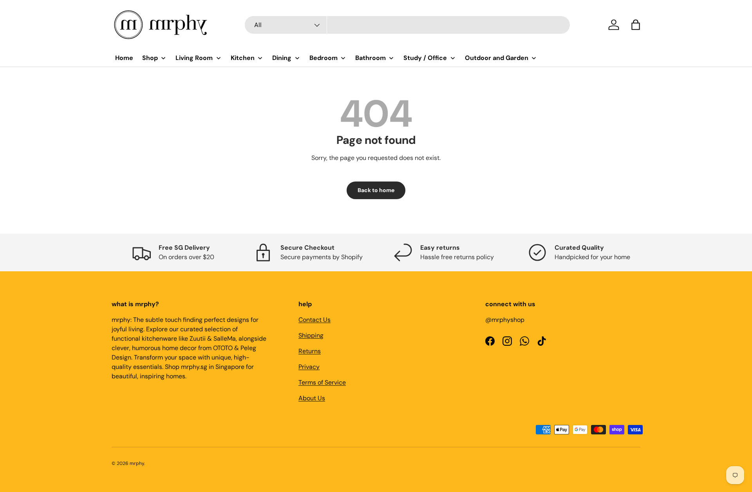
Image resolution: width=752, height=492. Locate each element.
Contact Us (314, 320)
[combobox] (407, 25)
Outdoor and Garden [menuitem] (496, 58)
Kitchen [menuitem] (243, 58)
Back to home (376, 190)
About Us (311, 398)
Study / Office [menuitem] (425, 58)
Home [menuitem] (124, 58)
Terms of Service (322, 382)
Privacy (309, 367)
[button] (635, 24)
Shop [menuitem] (150, 58)
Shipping (311, 335)
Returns (309, 351)
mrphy (137, 463)
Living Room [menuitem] (194, 58)
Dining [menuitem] (281, 58)
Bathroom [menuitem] (370, 58)
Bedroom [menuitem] (323, 58)
